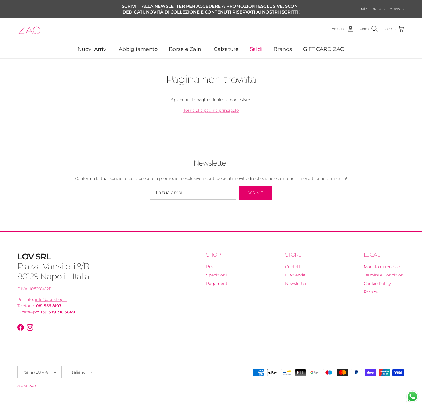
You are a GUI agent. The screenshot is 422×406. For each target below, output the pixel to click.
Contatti (293, 261)
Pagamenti (217, 278)
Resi (210, 261)
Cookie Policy (377, 278)
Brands (283, 44)
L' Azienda (295, 269)
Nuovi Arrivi (93, 44)
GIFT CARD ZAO (323, 44)
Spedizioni (216, 269)
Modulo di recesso (382, 261)
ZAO (32, 381)
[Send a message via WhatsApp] (412, 396)
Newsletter (296, 278)
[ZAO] (29, 24)
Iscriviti (255, 187)
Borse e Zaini (186, 44)
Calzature (226, 44)
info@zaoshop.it (51, 294)
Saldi (256, 44)
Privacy (371, 286)
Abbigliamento (138, 44)
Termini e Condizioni (384, 269)
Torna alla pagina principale (211, 105)
